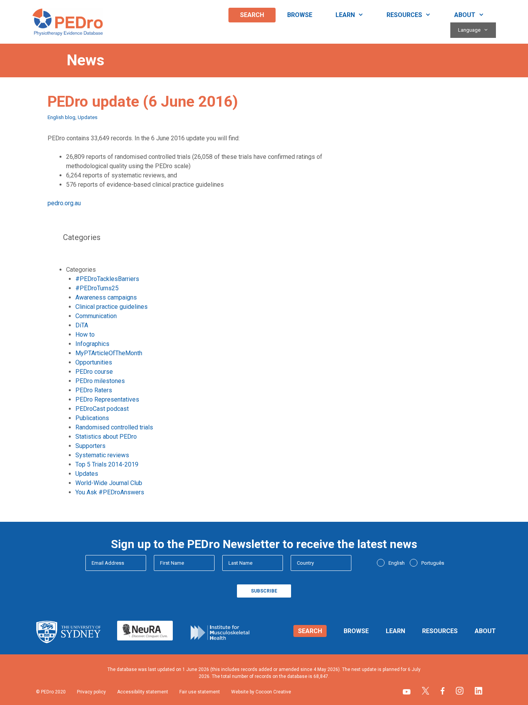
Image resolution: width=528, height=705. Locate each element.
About (464, 15)
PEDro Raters (93, 390)
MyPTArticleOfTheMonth (108, 353)
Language (469, 30)
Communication (96, 316)
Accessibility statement (142, 692)
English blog (61, 117)
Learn (345, 15)
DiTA (81, 325)
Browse (299, 15)
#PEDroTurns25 (97, 288)
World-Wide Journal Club (108, 483)
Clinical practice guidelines (111, 306)
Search (252, 15)
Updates (87, 117)
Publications (92, 418)
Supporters (90, 446)
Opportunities (93, 362)
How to (85, 334)
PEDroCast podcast (102, 408)
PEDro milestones (100, 381)
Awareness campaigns (106, 297)
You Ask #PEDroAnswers (109, 492)
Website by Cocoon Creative (261, 692)
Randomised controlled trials (114, 427)
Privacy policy (91, 692)
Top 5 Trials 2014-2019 (106, 464)
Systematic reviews (102, 455)
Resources (404, 15)
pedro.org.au (64, 203)
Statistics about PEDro (106, 436)
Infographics (92, 343)
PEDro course (94, 371)
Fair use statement (199, 692)
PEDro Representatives (107, 399)
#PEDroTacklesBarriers (107, 279)
